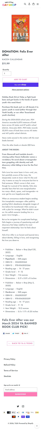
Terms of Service (11, 370)
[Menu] (38, 3)
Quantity (6, 69)
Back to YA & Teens (21, 343)
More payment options (20, 89)
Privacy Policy (9, 359)
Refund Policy (9, 364)
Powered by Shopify (26, 423)
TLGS (16, 423)
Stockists (7, 376)
